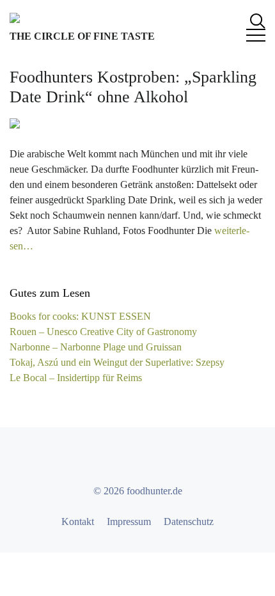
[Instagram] (149, 459)
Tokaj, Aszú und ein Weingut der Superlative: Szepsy (117, 362)
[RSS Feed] (172, 459)
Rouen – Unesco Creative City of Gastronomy (103, 331)
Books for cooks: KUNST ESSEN (80, 316)
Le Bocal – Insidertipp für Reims (76, 377)
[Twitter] (126, 459)
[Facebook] (103, 459)
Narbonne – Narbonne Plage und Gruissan (96, 346)
